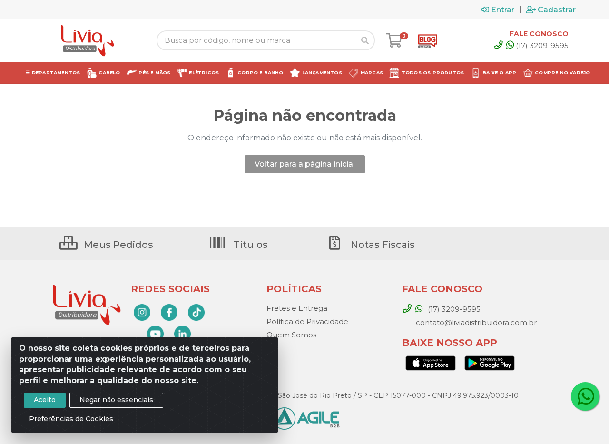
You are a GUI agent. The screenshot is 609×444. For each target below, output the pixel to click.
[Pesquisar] (365, 40)
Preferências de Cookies (71, 418)
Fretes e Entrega (296, 308)
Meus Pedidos (117, 244)
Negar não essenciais (116, 399)
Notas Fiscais (381, 244)
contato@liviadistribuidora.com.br (475, 322)
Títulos (249, 244)
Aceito (45, 399)
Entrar (502, 9)
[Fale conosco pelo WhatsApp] (585, 396)
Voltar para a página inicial (305, 163)
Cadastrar (557, 9)
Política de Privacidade (307, 321)
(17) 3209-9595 (542, 45)
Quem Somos (291, 334)
